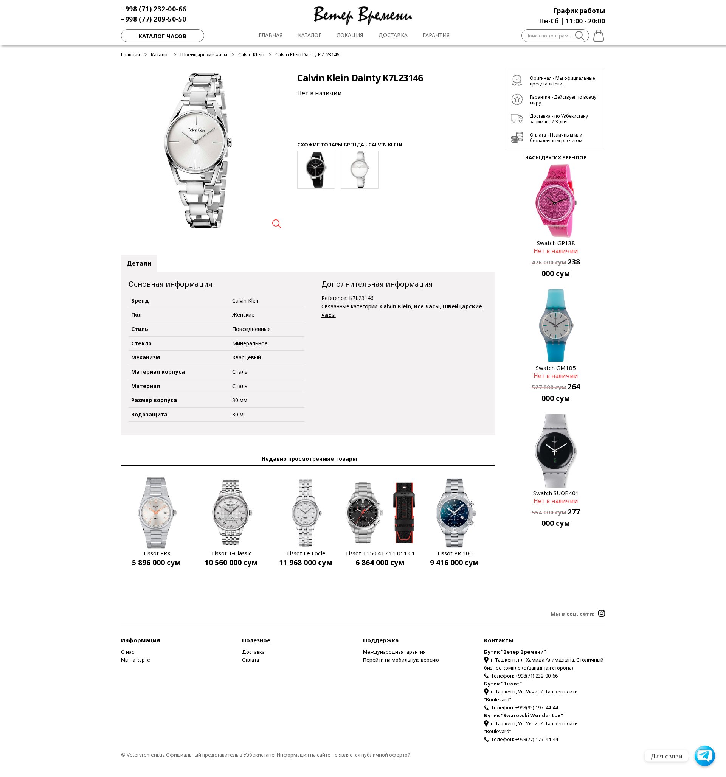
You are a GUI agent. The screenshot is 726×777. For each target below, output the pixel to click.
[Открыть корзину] (597, 34)
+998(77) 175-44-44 (536, 739)
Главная (270, 35)
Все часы (427, 306)
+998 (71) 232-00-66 (153, 9)
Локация (350, 35)
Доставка (393, 35)
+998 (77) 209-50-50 (153, 19)
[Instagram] (601, 613)
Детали (139, 263)
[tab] (139, 263)
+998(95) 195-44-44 (536, 707)
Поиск (580, 36)
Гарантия (436, 35)
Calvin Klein (251, 54)
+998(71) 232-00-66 (536, 675)
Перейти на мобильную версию (401, 659)
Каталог (309, 35)
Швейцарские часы (203, 54)
